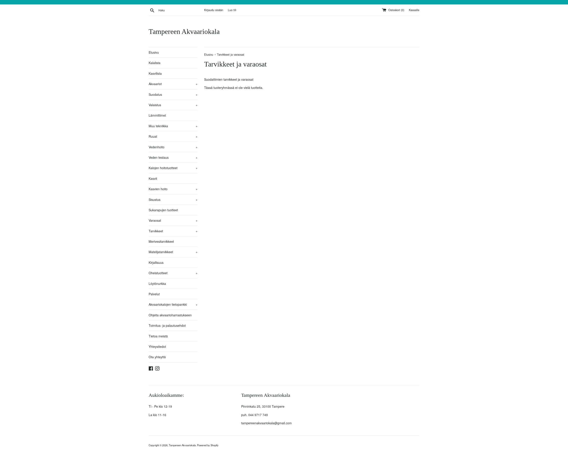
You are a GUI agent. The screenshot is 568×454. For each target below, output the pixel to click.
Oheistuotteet (173, 273)
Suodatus (173, 94)
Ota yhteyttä (157, 357)
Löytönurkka (157, 283)
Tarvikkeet (173, 231)
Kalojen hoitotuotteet (173, 168)
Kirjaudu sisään (213, 10)
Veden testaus (173, 157)
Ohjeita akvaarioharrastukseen (170, 315)
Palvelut (154, 294)
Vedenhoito (173, 147)
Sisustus (173, 199)
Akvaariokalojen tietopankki (173, 304)
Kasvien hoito (173, 189)
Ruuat (173, 136)
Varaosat (173, 220)
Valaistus (173, 105)
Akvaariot (173, 84)
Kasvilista (155, 73)
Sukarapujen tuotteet (163, 210)
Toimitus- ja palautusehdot (167, 325)
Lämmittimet (157, 115)
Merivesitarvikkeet (161, 241)
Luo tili (232, 10)
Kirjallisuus (156, 262)
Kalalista (154, 63)
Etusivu (154, 52)
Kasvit (153, 178)
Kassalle (414, 10)
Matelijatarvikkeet (173, 252)
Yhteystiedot (157, 346)
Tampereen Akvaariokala (184, 31)
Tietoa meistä (158, 336)
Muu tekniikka (173, 126)
